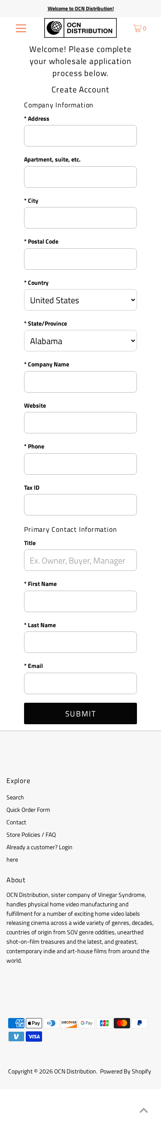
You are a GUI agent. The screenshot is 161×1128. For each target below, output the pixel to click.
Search (15, 797)
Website (35, 405)
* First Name (40, 583)
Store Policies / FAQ (31, 834)
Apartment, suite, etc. (52, 159)
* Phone (34, 446)
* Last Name (40, 625)
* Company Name (46, 364)
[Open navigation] (21, 28)
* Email (33, 666)
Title (30, 543)
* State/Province (45, 323)
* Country (36, 282)
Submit (80, 713)
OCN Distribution (75, 1071)
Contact (16, 822)
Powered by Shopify (125, 1071)
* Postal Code (41, 241)
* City (31, 200)
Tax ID (31, 487)
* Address (36, 118)
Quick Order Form (28, 809)
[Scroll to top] (143, 1110)
